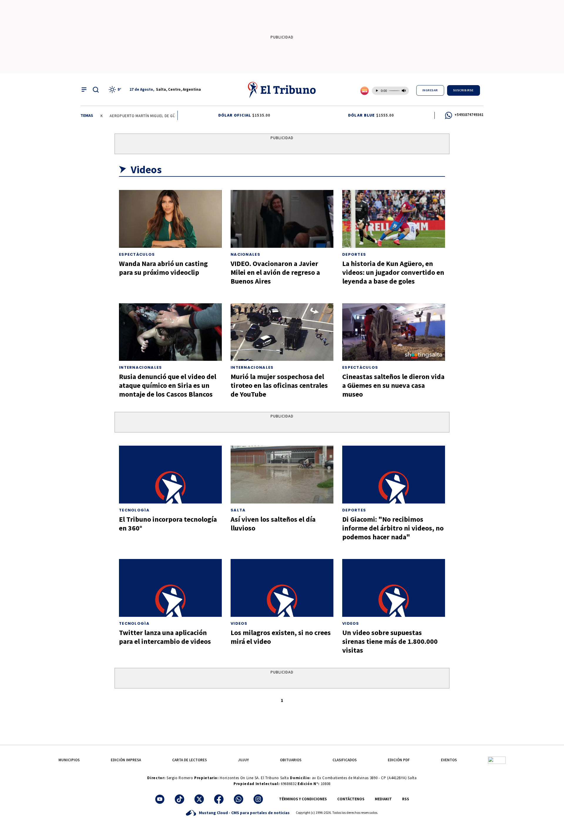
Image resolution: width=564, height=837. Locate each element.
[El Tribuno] (282, 89)
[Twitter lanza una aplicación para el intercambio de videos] (170, 588)
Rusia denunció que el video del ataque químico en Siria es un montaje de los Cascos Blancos (167, 385)
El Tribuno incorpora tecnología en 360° (168, 524)
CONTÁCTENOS (351, 798)
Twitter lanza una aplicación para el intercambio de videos (165, 637)
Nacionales (245, 254)
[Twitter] (199, 799)
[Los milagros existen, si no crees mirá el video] (282, 588)
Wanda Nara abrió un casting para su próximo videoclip (163, 268)
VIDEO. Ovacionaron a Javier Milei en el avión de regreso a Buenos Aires (275, 272)
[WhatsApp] (238, 799)
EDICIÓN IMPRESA (126, 759)
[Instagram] (258, 799)
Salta (238, 510)
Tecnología (134, 510)
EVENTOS (449, 759)
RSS (405, 798)
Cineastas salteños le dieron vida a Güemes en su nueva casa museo (393, 385)
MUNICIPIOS (69, 759)
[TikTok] (179, 799)
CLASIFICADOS (345, 759)
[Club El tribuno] (497, 759)
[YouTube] (159, 799)
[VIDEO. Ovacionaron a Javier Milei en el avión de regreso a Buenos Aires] (282, 219)
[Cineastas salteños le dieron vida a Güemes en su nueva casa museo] (393, 332)
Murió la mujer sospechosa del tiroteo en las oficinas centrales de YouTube (279, 385)
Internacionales (140, 367)
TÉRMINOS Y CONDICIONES (303, 798)
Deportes (354, 254)
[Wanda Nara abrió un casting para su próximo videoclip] (170, 219)
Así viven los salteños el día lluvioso (273, 524)
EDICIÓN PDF (399, 759)
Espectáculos (137, 254)
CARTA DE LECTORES (189, 759)
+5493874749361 (469, 114)
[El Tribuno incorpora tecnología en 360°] (170, 474)
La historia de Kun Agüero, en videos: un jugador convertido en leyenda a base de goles (393, 272)
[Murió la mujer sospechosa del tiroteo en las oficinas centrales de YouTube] (282, 332)
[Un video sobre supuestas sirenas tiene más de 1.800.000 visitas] (393, 588)
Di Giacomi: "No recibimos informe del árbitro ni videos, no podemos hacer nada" (393, 528)
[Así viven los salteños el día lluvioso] (282, 474)
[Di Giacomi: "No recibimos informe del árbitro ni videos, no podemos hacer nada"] (393, 474)
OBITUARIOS (290, 759)
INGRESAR (430, 90)
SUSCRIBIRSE (463, 90)
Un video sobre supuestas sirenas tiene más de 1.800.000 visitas (390, 641)
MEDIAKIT (383, 798)
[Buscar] (95, 89)
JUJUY (243, 759)
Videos (239, 623)
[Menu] (84, 89)
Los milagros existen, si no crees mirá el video (281, 637)
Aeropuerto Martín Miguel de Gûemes (141, 115)
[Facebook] (219, 799)
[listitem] (116, 89)
